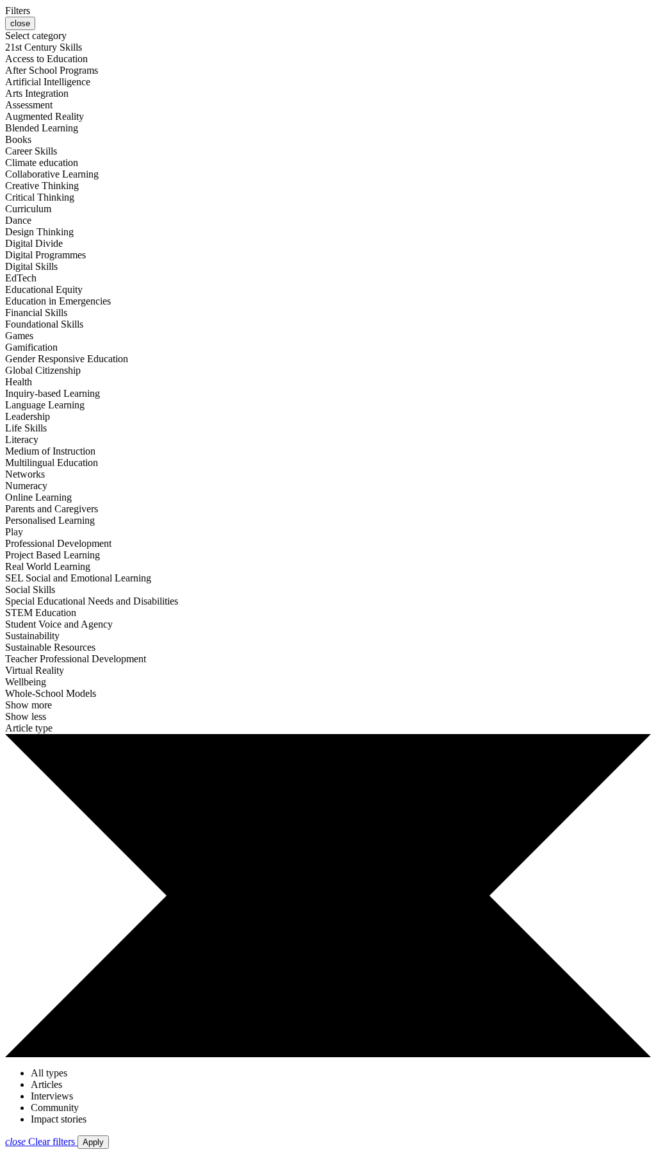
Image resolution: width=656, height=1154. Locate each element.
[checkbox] (43, 47)
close (20, 23)
